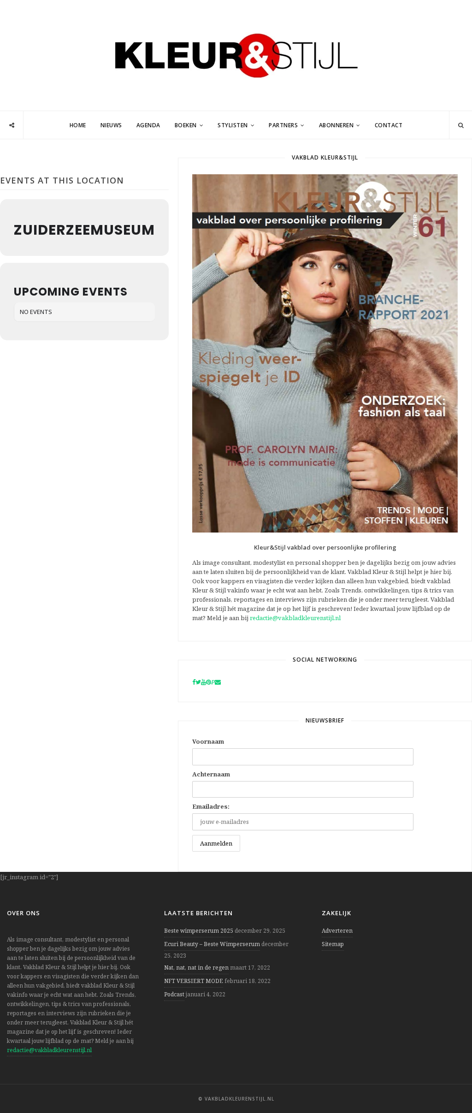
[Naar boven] (449, 1083)
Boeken (186, 125)
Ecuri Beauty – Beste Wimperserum (212, 944)
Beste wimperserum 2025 (198, 931)
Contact (389, 125)
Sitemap (333, 944)
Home (78, 125)
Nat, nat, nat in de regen (196, 967)
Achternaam (211, 774)
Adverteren (337, 931)
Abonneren (336, 125)
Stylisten (233, 125)
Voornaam (208, 741)
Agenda (148, 125)
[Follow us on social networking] (12, 125)
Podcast (174, 994)
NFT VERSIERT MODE (193, 981)
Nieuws (111, 125)
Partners (283, 125)
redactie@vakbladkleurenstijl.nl (295, 618)
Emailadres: (211, 806)
